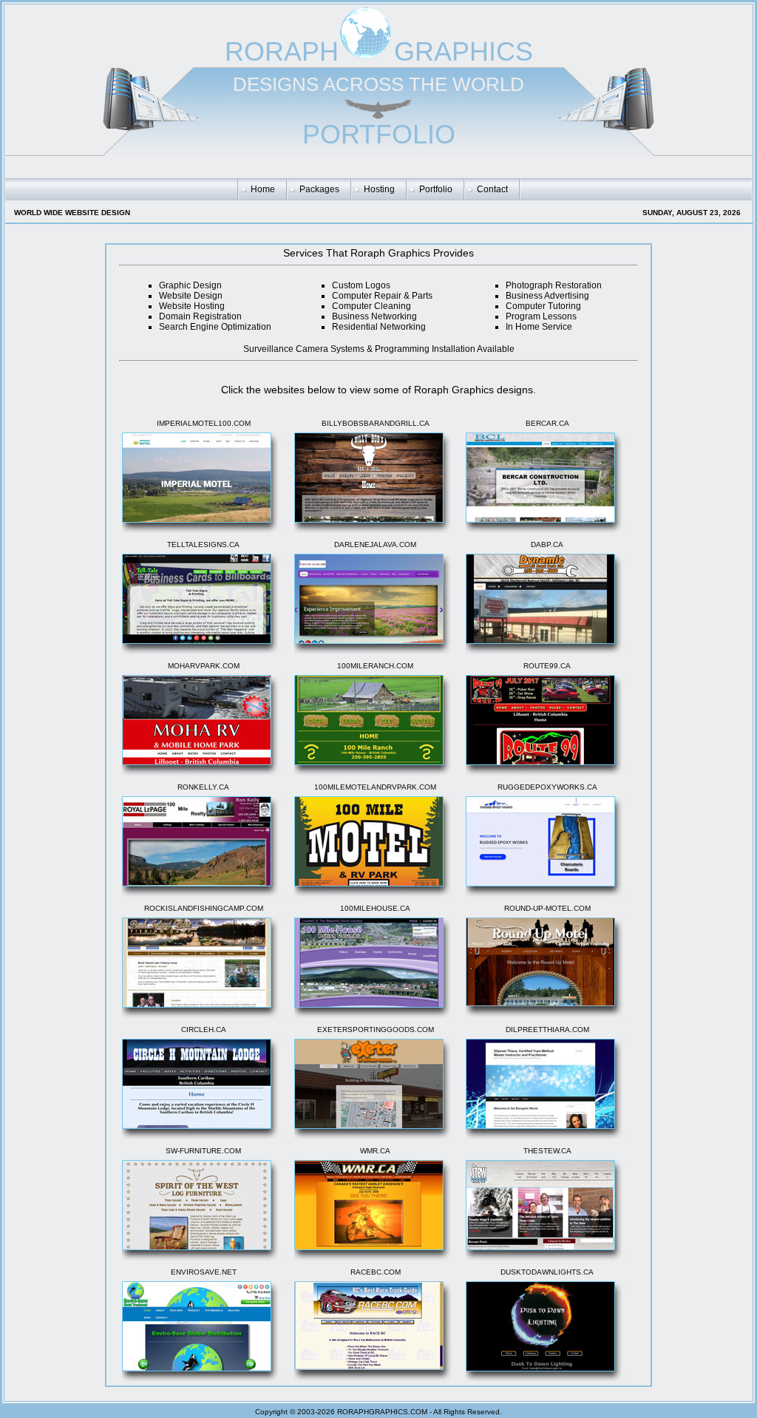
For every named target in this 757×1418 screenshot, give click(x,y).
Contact (492, 189)
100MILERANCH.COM (375, 666)
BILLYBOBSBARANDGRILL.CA (376, 423)
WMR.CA (375, 1151)
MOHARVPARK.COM (204, 666)
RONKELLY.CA (203, 787)
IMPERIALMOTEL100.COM (204, 423)
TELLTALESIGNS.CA (203, 544)
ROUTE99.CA (547, 666)
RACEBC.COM (375, 1272)
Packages (319, 189)
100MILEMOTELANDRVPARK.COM (375, 787)
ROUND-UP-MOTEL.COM (547, 908)
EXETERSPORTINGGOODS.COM (375, 1029)
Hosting (379, 189)
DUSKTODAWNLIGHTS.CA (547, 1272)
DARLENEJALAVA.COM (375, 544)
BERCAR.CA (547, 423)
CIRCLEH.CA (203, 1029)
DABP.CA (547, 544)
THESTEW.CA (547, 1151)
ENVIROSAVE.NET (204, 1272)
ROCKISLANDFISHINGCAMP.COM (203, 908)
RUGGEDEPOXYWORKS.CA (547, 787)
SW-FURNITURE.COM (203, 1151)
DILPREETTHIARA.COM (547, 1029)
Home (263, 189)
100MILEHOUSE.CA (375, 908)
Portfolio (435, 189)
